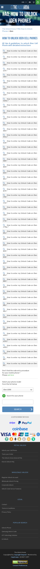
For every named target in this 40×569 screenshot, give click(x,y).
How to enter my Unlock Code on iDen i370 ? (20, 118)
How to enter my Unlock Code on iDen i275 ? (20, 70)
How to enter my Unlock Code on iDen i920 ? (20, 316)
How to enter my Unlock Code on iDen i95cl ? (20, 328)
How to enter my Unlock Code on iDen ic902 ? (20, 346)
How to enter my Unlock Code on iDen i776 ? (20, 220)
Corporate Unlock (7, 485)
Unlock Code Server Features (11, 489)
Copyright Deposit (20, 555)
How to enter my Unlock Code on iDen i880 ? (20, 298)
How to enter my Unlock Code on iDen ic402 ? (20, 334)
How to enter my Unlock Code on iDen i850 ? (20, 262)
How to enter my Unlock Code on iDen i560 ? (20, 154)
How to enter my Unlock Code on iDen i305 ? (20, 76)
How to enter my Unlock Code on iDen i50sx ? (20, 136)
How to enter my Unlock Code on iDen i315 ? (20, 88)
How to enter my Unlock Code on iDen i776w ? (20, 226)
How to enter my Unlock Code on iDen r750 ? (20, 352)
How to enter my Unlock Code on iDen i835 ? (20, 250)
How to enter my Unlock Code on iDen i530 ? (20, 142)
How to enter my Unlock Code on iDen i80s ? (20, 232)
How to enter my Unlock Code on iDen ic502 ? (20, 340)
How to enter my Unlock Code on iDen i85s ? (20, 274)
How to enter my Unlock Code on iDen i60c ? (20, 178)
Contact (4, 504)
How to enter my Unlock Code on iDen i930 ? (20, 322)
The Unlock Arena (9, 29)
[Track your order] (34, 2)
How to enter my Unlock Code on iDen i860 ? (20, 280)
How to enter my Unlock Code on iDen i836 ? (20, 256)
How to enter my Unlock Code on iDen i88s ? (20, 304)
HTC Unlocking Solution (9, 535)
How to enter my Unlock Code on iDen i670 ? (20, 190)
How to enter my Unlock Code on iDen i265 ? (20, 64)
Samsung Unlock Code (9, 531)
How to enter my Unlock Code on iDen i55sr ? (20, 148)
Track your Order (7, 454)
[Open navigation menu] (2, 7)
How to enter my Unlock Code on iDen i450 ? (20, 130)
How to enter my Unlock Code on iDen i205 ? (20, 58)
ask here (11, 375)
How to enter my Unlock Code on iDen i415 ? (20, 124)
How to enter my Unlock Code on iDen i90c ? (20, 310)
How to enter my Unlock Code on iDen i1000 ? (20, 52)
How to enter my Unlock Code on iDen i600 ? (20, 166)
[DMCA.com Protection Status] (20, 562)
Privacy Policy (6, 512)
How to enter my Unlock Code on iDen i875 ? (20, 292)
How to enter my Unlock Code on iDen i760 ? (20, 214)
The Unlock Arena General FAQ (12, 458)
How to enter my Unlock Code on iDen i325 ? (20, 94)
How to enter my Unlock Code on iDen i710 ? (20, 202)
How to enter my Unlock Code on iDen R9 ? (20, 364)
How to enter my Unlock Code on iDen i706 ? (20, 196)
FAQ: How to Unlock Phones (17, 30)
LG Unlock (5, 539)
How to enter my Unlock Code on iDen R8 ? (20, 358)
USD (23, 2)
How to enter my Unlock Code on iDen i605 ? (20, 172)
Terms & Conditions (8, 508)
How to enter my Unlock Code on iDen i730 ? (20, 208)
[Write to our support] (30, 2)
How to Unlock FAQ (8, 462)
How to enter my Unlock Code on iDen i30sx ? (20, 82)
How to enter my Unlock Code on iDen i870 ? (20, 286)
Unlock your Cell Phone (9, 450)
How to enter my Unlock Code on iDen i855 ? (20, 268)
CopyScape (15, 557)
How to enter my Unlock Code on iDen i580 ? (20, 160)
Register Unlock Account (10, 477)
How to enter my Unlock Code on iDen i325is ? (20, 100)
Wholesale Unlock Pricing (10, 481)
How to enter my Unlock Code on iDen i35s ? (20, 112)
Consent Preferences (20, 565)
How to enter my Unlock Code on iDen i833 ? (20, 244)
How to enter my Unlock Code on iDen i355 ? (20, 106)
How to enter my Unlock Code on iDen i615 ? (20, 184)
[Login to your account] (38, 2)
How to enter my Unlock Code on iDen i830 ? (20, 238)
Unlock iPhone (6, 528)
